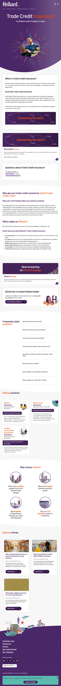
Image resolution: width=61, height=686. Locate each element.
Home (4, 9)
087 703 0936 (10, 174)
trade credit (32, 9)
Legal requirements (23, 673)
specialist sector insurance (22, 9)
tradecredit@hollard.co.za (13, 175)
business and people (11, 9)
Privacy (16, 673)
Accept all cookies (30, 682)
